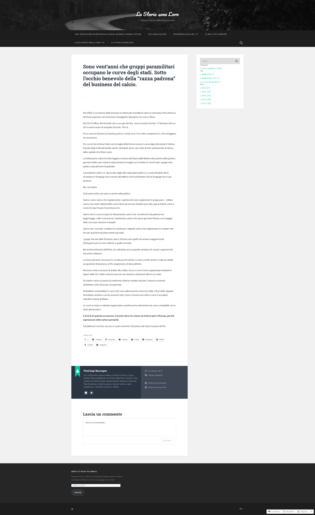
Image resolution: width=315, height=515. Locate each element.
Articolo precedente (157, 383)
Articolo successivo (157, 387)
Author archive (86, 393)
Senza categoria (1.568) (211, 68)
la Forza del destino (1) (211, 82)
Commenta (167, 440)
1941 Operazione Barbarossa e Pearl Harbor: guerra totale (108, 34)
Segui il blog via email (84, 471)
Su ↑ (242, 509)
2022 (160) (206, 103)
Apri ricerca (241, 43)
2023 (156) (206, 99)
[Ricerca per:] (220, 61)
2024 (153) (206, 96)
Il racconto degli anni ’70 (89, 43)
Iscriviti (77, 492)
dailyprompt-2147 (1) (210, 78)
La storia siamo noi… (123, 43)
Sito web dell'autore (91, 393)
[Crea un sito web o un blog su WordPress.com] (72, 509)
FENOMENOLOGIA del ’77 (185, 34)
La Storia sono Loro (157, 14)
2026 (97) (206, 88)
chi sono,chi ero (157, 34)
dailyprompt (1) (208, 74)
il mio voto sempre (216, 34)
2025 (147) (206, 92)
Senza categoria (155, 375)
